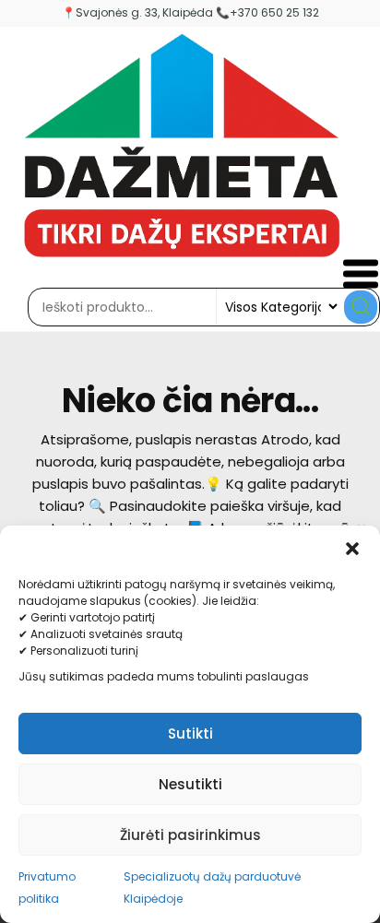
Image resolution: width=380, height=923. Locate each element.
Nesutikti (190, 784)
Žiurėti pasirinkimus (190, 835)
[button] (352, 548)
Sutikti (190, 733)
